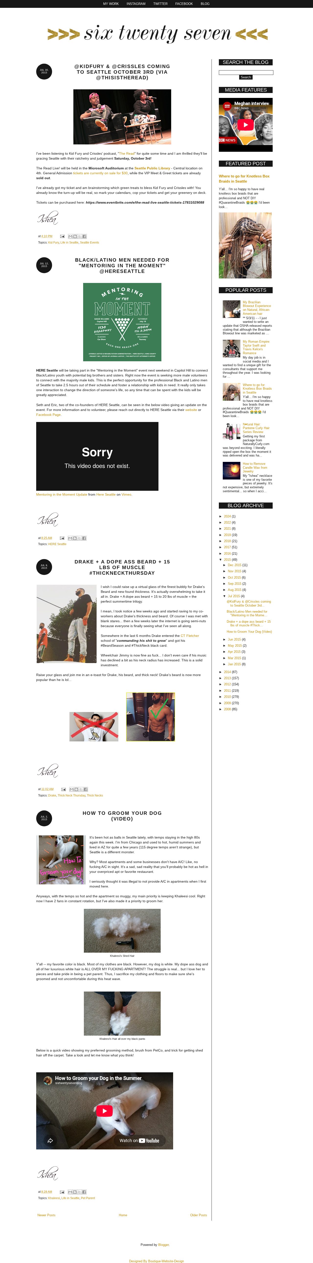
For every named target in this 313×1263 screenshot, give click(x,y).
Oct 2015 (235, 577)
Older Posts (198, 1215)
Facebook (184, 4)
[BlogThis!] (75, 236)
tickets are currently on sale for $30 (100, 173)
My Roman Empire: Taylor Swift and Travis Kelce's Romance (256, 347)
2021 (228, 528)
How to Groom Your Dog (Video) (122, 815)
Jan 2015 (235, 664)
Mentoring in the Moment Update (61, 494)
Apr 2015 (235, 652)
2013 (228, 678)
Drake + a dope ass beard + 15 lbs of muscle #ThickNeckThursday (122, 567)
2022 (228, 522)
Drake (52, 795)
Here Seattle (106, 494)
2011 (228, 690)
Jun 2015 (235, 639)
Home (123, 1215)
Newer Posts (46, 1215)
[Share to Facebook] (84, 236)
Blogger (163, 1245)
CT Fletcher (190, 636)
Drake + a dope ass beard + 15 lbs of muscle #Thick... (249, 623)
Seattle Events (89, 242)
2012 (228, 684)
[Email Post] (62, 236)
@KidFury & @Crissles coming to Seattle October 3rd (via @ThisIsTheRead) (122, 72)
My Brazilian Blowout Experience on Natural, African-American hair (257, 308)
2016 (228, 553)
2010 (228, 697)
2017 (228, 547)
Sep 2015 (235, 583)
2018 (228, 541)
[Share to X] (79, 236)
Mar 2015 (235, 658)
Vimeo (126, 494)
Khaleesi (54, 1198)
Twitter (160, 4)
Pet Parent (88, 1198)
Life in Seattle (69, 242)
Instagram (136, 4)
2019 (228, 535)
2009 (228, 703)
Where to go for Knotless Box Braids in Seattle (257, 388)
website (191, 410)
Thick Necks (95, 795)
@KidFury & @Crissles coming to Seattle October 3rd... (249, 603)
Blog (205, 4)
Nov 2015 (235, 571)
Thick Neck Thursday (71, 795)
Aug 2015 (235, 590)
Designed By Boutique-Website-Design (156, 1261)
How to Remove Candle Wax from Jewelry (255, 467)
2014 (228, 672)
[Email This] (70, 236)
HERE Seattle (57, 544)
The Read (126, 153)
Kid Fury (53, 242)
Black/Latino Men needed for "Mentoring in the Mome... (247, 613)
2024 (228, 516)
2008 (228, 709)
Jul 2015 (234, 596)
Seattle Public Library (152, 168)
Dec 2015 (235, 565)
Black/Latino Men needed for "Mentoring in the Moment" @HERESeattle (122, 265)
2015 (228, 559)
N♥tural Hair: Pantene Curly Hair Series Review (256, 428)
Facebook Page (48, 415)
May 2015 (235, 645)
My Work (111, 4)
